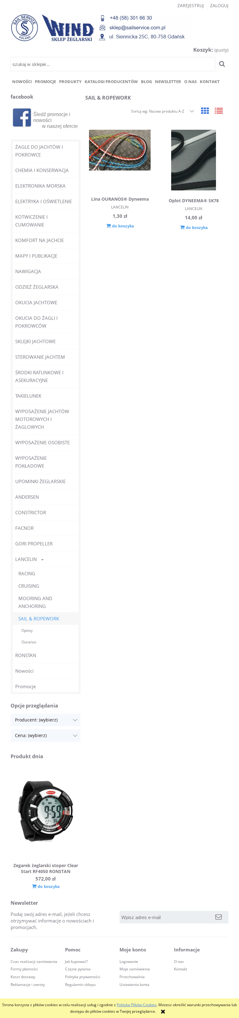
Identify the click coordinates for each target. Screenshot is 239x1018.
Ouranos (28, 642)
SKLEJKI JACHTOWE (35, 341)
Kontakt (180, 969)
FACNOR (24, 528)
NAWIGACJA (28, 271)
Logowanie (129, 961)
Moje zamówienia (135, 969)
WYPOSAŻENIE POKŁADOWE (31, 462)
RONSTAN (25, 655)
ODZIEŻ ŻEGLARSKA (37, 287)
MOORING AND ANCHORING (35, 602)
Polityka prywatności (82, 976)
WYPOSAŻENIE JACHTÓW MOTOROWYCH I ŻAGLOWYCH (42, 419)
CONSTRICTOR (30, 512)
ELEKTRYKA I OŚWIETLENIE (43, 201)
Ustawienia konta (134, 984)
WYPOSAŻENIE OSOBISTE (42, 442)
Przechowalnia (132, 976)
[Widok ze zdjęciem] (205, 110)
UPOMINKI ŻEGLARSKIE (40, 481)
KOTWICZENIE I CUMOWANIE (31, 221)
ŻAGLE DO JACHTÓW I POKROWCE (39, 151)
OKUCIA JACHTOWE (36, 302)
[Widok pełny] (219, 110)
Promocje (25, 686)
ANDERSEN (27, 497)
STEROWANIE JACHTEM (40, 357)
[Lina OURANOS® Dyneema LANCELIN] (120, 159)
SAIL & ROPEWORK (38, 618)
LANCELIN (26, 559)
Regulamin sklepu (80, 984)
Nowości (24, 671)
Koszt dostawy (23, 976)
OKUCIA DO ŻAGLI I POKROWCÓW (36, 322)
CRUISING (28, 586)
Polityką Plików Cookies (137, 1004)
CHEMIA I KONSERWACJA (42, 170)
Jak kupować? (76, 961)
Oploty (27, 630)
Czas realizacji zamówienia (34, 961)
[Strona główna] (101, 27)
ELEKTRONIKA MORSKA (40, 186)
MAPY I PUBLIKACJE (36, 256)
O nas (179, 961)
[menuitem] (22, 81)
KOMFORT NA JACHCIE (39, 240)
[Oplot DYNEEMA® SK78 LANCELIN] (193, 160)
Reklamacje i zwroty (28, 984)
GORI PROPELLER (34, 543)
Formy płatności (24, 969)
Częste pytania (78, 969)
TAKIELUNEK (28, 396)
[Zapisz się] (218, 917)
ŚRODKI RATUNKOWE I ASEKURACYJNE (39, 376)
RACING (26, 573)
